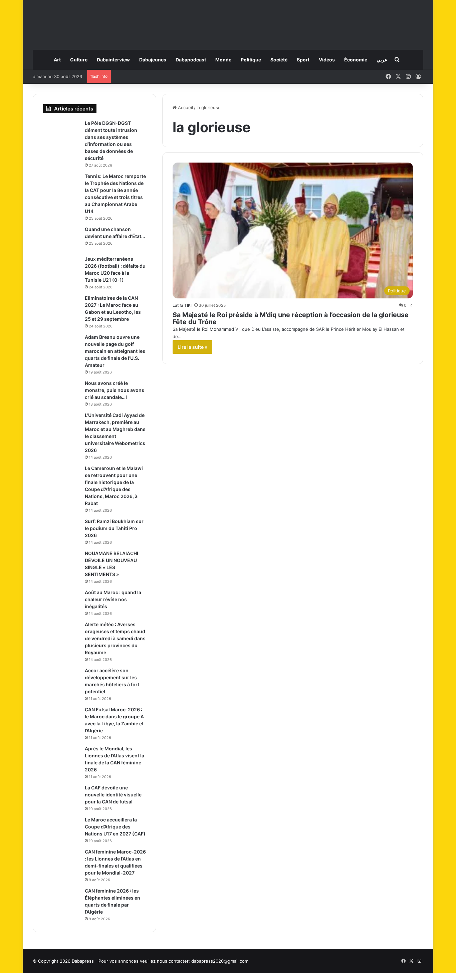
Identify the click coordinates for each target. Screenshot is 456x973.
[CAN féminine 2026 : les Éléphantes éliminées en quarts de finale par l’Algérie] (61, 900)
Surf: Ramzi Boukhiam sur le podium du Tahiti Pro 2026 (114, 528)
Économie (355, 59)
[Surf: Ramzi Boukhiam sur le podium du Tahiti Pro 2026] (61, 530)
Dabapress (83, 961)
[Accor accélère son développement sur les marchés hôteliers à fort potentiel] (61, 679)
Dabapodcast (191, 59)
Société (278, 59)
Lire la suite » (192, 347)
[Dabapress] (228, 21)
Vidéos (327, 59)
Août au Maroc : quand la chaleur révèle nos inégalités (113, 599)
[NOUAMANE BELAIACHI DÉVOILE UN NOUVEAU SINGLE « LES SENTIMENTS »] (61, 562)
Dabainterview (113, 59)
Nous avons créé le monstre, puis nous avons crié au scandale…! (114, 390)
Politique (251, 59)
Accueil (185, 107)
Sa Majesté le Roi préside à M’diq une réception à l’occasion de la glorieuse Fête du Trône (291, 318)
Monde (223, 59)
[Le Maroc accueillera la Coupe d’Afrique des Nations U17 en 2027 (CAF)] (61, 828)
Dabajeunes (152, 59)
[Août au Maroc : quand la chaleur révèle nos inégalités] (61, 601)
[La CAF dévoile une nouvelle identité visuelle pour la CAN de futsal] (61, 796)
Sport (303, 59)
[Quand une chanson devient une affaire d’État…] (61, 238)
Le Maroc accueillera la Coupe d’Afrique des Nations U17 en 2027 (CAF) (115, 826)
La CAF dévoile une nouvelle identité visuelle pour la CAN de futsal (113, 794)
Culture (78, 59)
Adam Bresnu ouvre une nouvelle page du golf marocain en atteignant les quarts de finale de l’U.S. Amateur (115, 351)
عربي (382, 59)
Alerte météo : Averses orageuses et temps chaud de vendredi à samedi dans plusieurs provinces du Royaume (115, 638)
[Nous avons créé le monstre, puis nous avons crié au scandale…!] (61, 392)
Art (57, 59)
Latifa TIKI (182, 305)
